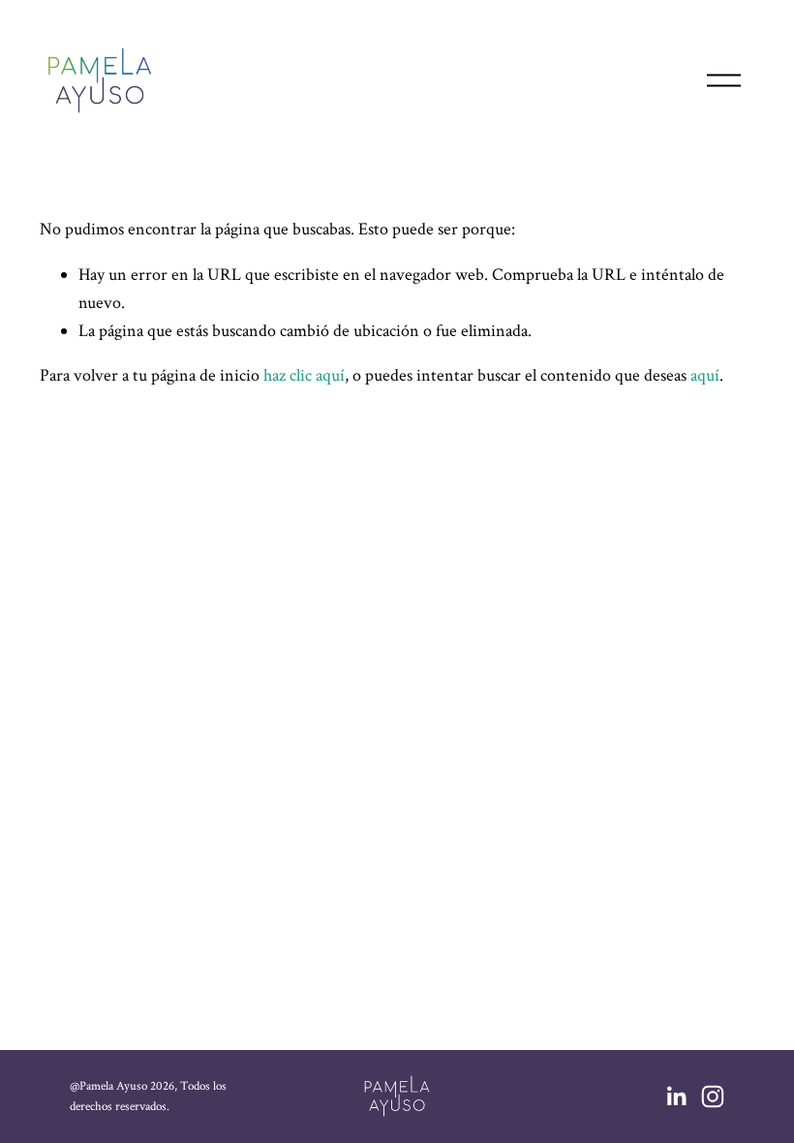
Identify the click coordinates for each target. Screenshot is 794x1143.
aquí (704, 375)
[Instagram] (712, 1096)
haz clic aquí (304, 375)
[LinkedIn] (675, 1096)
